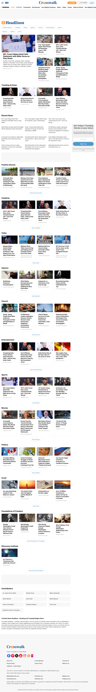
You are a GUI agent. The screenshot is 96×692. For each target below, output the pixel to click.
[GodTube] (32, 655)
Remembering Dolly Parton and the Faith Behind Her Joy (58, 146)
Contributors (7, 588)
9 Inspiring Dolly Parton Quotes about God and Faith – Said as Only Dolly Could (35, 138)
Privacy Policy (11, 663)
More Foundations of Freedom (36, 541)
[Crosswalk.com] (48, 2)
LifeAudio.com (39, 678)
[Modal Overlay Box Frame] (83, 138)
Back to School (78, 7)
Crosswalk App (39, 660)
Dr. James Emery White (9, 593)
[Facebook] (8, 655)
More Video (36, 263)
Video (64, 7)
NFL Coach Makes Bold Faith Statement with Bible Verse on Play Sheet (11, 120)
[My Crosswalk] (82, 3)
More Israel (36, 506)
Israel (19, 31)
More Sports (36, 403)
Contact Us (65, 660)
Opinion (33, 27)
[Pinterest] (12, 655)
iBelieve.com (66, 676)
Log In (92, 3)
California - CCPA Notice (14, 666)
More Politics (36, 473)
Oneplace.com (66, 678)
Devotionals (36, 7)
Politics (12, 31)
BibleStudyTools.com (13, 676)
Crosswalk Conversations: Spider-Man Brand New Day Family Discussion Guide (12, 138)
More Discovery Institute (36, 570)
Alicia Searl (29, 599)
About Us (9, 660)
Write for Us (65, 663)
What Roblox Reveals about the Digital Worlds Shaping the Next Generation (12, 128)
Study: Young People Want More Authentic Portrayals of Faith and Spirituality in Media (34, 128)
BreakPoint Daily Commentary (11, 610)
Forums (19, 7)
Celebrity (17, 27)
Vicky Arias (53, 604)
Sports (60, 27)
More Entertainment (36, 369)
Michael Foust (30, 593)
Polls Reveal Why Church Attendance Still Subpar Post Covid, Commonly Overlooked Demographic (35, 146)
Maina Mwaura (54, 599)
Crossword (27, 7)
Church (41, 27)
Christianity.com (11, 678)
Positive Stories (7, 27)
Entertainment (50, 27)
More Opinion (36, 296)
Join (72, 3)
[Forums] (28, 655)
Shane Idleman (7, 599)
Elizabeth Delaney (31, 604)
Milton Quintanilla (55, 593)
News (59, 7)
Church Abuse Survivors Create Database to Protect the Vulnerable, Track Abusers (12, 146)
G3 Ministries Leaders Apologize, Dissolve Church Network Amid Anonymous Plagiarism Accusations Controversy (59, 129)
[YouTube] (20, 655)
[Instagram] (24, 655)
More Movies (36, 439)
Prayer (70, 7)
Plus (12, 7)
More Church (36, 334)
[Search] (6, 2)
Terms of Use (38, 663)
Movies (5, 31)
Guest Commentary (8, 604)
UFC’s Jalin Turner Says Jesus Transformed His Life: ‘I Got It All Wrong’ (58, 120)
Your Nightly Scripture (48, 7)
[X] (16, 655)
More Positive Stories (36, 193)
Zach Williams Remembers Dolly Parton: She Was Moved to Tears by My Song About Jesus (59, 138)
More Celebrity (36, 228)
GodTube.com (39, 676)
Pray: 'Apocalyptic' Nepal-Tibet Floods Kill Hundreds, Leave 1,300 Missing (36, 119)
